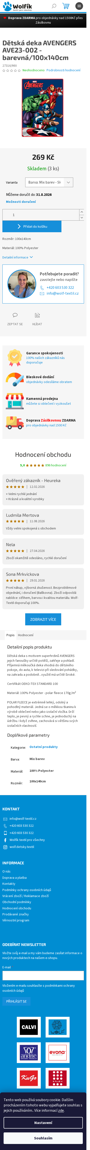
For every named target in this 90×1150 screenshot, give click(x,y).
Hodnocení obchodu (43, 454)
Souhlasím (43, 1138)
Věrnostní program (15, 920)
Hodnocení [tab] (25, 635)
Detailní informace (15, 257)
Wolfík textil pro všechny (27, 840)
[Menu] (79, 6)
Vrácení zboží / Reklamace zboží (25, 896)
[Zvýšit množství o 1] (81, 212)
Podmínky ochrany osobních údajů (26, 890)
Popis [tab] (10, 635)
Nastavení (43, 1122)
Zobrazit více (43, 619)
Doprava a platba (14, 878)
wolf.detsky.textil (22, 847)
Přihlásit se (16, 1001)
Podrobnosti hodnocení (63, 70)
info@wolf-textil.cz (63, 293)
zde (61, 1110)
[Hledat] (54, 6)
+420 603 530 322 (60, 287)
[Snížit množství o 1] (81, 217)
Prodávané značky (15, 914)
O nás (6, 871)
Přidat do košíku (35, 226)
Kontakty (8, 884)
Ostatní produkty (44, 747)
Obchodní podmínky (16, 902)
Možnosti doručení (21, 202)
